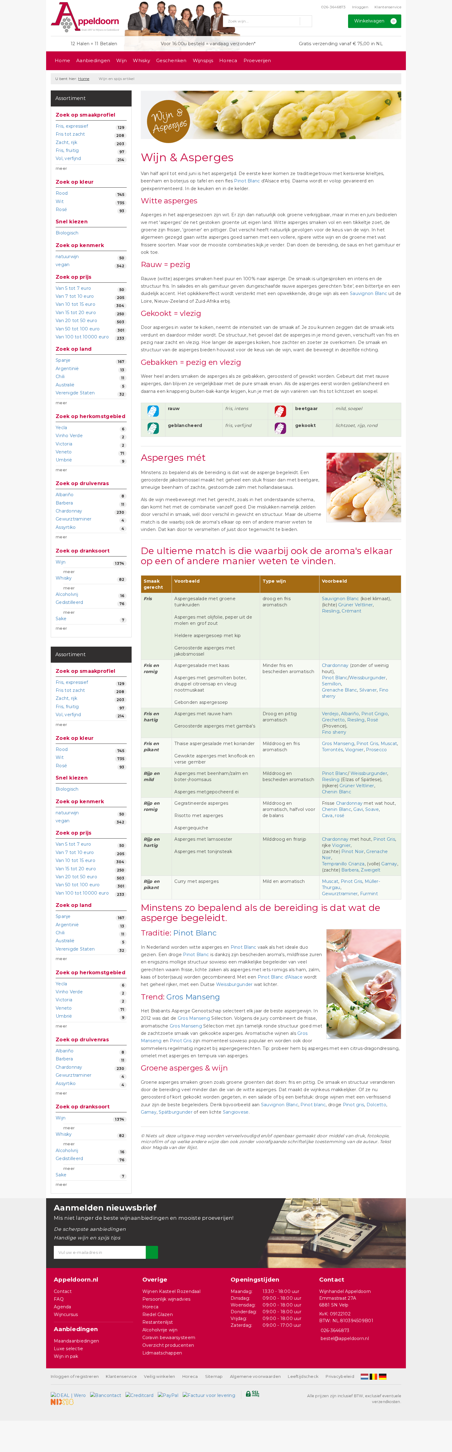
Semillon (331, 684)
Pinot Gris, (367, 743)
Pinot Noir (352, 851)
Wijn (121, 60)
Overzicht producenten (168, 1345)
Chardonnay (336, 665)
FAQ (59, 1299)
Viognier (354, 749)
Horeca (228, 60)
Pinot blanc (313, 1104)
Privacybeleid (340, 1376)
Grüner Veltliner (355, 605)
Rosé (372, 720)
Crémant (351, 611)
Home (62, 60)
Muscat (389, 743)
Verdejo (330, 713)
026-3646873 (333, 7)
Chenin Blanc (336, 792)
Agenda (62, 1307)
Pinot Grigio (374, 713)
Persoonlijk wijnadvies (166, 1299)
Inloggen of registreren (75, 1376)
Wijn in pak (66, 1356)
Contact (63, 1291)
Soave (372, 809)
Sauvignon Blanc (368, 293)
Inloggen (360, 7)
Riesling (330, 611)
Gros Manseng (338, 743)
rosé (339, 815)
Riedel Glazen (157, 1314)
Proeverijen (257, 60)
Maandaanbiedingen (76, 1341)
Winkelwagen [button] (374, 21)
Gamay (389, 864)
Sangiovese (236, 1112)
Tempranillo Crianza (343, 864)
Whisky (141, 60)
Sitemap (214, 1376)
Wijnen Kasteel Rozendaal (171, 1291)
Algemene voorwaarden (255, 1376)
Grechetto (333, 720)
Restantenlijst (157, 1322)
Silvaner (368, 690)
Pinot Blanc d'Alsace (280, 977)
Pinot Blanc (247, 181)
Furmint (369, 893)
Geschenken (171, 60)
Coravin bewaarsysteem (169, 1337)
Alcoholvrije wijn (160, 1330)
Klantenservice (388, 7)
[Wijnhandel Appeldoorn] (85, 17)
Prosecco (376, 749)
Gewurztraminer (340, 893)
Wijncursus (66, 1314)
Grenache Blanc (339, 690)
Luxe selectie (68, 1348)
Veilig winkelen (159, 1376)
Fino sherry (334, 732)
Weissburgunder (367, 677)
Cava (327, 815)
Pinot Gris (384, 839)
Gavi (358, 809)
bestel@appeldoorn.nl (345, 1338)
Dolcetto (376, 1104)
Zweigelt (370, 870)
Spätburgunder (176, 1112)
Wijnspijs (203, 60)
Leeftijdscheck (303, 1376)
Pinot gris (353, 1104)
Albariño (350, 713)
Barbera (350, 870)
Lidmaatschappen (162, 1353)
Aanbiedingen (93, 60)
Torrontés (332, 749)
